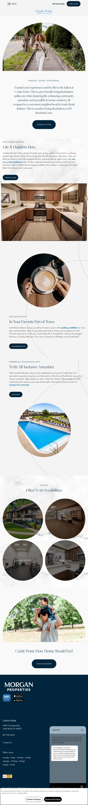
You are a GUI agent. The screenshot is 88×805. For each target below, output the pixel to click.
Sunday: (6, 764)
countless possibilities (68, 327)
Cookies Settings (34, 799)
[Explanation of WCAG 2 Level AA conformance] (7, 776)
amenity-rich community (19, 384)
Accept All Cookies (53, 799)
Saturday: (6, 761)
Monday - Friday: (9, 757)
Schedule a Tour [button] (44, 124)
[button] (74, 3)
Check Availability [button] (44, 664)
